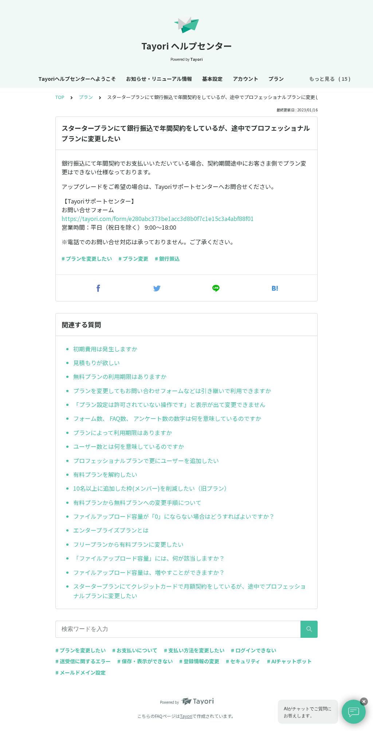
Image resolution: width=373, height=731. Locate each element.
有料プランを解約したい (105, 474)
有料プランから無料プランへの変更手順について (137, 502)
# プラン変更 (133, 258)
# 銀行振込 (167, 258)
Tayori (186, 716)
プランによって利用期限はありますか (122, 432)
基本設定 (212, 78)
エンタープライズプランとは (111, 530)
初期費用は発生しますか (105, 348)
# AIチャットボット (289, 661)
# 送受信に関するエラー (83, 661)
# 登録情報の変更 (199, 661)
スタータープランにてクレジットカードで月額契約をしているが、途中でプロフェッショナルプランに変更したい (189, 591)
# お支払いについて (134, 650)
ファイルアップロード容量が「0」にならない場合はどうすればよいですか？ (174, 516)
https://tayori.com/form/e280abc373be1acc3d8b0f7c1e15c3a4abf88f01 (158, 218)
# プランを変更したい (87, 258)
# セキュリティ (243, 661)
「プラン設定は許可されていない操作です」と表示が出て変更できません (169, 404)
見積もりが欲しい (96, 362)
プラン (276, 78)
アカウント (245, 78)
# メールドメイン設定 (80, 672)
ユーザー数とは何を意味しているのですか (128, 446)
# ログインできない (253, 650)
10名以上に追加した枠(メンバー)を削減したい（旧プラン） (151, 488)
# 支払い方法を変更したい (194, 650)
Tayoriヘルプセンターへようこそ (77, 78)
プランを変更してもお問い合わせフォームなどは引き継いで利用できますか (172, 390)
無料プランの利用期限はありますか (119, 376)
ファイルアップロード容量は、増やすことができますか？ (149, 572)
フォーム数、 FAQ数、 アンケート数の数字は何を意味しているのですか (167, 418)
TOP (59, 97)
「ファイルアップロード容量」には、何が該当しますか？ (149, 558)
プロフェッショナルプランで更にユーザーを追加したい (146, 460)
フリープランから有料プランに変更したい (128, 544)
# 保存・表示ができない (145, 661)
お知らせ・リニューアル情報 (159, 78)
